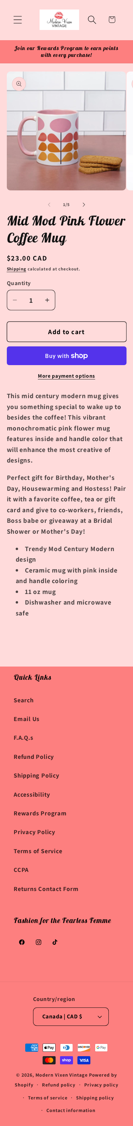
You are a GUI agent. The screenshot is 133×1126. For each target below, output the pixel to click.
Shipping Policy (36, 775)
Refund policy (58, 1084)
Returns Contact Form (46, 889)
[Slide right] (83, 204)
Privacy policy (101, 1084)
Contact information (70, 1110)
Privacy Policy (34, 832)
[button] (17, 19)
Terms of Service (38, 851)
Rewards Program (40, 813)
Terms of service (48, 1097)
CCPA (21, 869)
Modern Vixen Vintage (61, 1075)
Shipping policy (95, 1097)
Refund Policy (34, 756)
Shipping (16, 269)
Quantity (19, 283)
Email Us (27, 719)
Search (24, 700)
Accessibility (32, 794)
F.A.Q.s (23, 737)
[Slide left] (49, 204)
